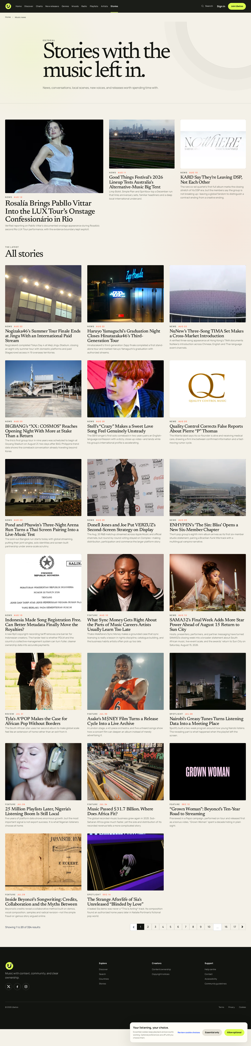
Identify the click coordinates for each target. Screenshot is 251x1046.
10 (209, 927)
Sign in (221, 6)
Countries (104, 978)
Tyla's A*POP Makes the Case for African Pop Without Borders (36, 721)
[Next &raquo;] (242, 927)
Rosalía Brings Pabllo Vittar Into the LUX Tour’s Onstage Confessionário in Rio (50, 212)
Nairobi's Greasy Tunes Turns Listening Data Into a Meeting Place (206, 721)
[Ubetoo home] (8, 6)
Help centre (210, 969)
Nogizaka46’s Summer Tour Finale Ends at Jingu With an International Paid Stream (42, 336)
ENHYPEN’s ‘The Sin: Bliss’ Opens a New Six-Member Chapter (204, 527)
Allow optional (234, 1032)
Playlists (94, 6)
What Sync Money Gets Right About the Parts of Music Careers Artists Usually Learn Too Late (122, 625)
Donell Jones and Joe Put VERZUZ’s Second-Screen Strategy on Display (121, 527)
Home (18, 6)
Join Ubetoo (237, 6)
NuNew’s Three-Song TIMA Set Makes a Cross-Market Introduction (207, 334)
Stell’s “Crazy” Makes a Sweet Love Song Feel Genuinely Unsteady (120, 429)
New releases (52, 6)
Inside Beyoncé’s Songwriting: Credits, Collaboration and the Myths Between (41, 902)
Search (102, 974)
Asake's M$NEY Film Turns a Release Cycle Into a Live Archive (122, 721)
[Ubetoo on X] (8, 986)
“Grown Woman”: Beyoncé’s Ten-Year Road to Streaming (205, 811)
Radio (84, 6)
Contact (208, 974)
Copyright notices (160, 974)
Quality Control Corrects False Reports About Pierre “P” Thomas (206, 429)
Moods (75, 6)
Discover (28, 6)
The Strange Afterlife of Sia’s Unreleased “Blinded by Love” (115, 902)
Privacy (231, 1007)
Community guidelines (216, 983)
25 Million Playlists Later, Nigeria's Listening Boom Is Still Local (38, 811)
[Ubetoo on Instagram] (25, 986)
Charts (39, 6)
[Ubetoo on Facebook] (17, 986)
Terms (221, 1007)
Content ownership (161, 969)
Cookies (242, 1007)
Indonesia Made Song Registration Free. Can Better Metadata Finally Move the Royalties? (43, 625)
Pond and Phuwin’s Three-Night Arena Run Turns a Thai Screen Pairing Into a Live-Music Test (41, 530)
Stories (114, 6)
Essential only (212, 1032)
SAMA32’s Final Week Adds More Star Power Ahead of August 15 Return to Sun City (207, 625)
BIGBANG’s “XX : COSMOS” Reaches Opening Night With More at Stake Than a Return (41, 431)
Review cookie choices (189, 1032)
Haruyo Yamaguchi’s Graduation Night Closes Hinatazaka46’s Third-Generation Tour (123, 336)
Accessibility (211, 978)
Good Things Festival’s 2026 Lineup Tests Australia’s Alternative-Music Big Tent (136, 182)
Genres (65, 6)
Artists (104, 6)
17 (235, 927)
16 (226, 927)
